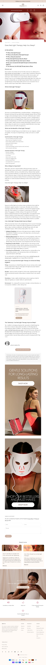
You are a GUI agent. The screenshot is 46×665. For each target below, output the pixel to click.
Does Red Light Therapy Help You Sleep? (17, 58)
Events (22, 630)
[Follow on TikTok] (18, 651)
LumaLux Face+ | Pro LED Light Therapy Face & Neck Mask (22, 310)
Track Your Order (39, 630)
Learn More (27, 1)
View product (18, 317)
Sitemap (22, 628)
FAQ (37, 636)
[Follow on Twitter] (5, 651)
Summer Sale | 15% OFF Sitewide (16, 10)
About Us (22, 626)
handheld (15, 258)
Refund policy (4, 648)
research (12, 212)
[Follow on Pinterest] (11, 651)
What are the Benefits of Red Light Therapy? (18, 54)
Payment (37, 626)
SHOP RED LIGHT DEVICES (23, 349)
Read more (5, 565)
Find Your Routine (23, 587)
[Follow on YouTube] (15, 651)
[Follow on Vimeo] (21, 651)
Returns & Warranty (39, 634)
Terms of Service (5, 646)
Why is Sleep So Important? (14, 56)
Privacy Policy (30, 518)
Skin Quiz (29, 628)
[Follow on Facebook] (2, 651)
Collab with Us (29, 630)
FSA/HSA (29, 626)
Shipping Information (40, 628)
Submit (8, 536)
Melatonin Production (11, 231)
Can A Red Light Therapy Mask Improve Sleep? (19, 60)
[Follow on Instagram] (8, 651)
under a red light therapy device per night (14, 330)
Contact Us (38, 638)
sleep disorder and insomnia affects (12, 73)
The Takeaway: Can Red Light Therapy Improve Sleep (20, 66)
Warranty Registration (40, 632)
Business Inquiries (30, 632)
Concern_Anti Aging (15, 42)
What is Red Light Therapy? (14, 52)
